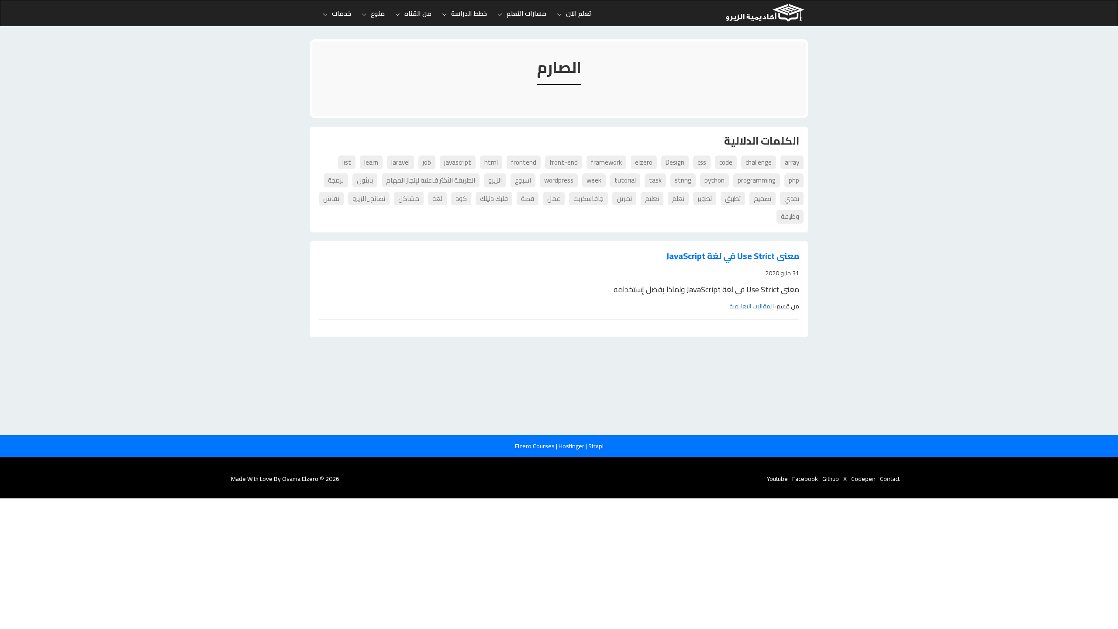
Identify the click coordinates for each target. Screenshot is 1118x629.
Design (675, 162)
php (794, 180)
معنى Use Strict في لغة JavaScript (732, 256)
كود (461, 198)
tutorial (625, 180)
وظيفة (790, 216)
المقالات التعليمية (751, 306)
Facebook (805, 478)
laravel (400, 162)
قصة (527, 198)
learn (371, 162)
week (594, 180)
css (701, 162)
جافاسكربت (588, 198)
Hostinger (572, 446)
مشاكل (408, 198)
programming (757, 180)
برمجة (336, 180)
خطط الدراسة (469, 13)
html (491, 162)
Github (830, 478)
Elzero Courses (535, 446)
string (683, 180)
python (714, 180)
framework (606, 162)
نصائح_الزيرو (368, 198)
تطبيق (733, 198)
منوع (378, 13)
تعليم (652, 198)
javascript (457, 162)
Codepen (863, 478)
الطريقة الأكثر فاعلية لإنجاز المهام (430, 180)
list (346, 162)
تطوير (704, 198)
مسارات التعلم (526, 13)
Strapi (596, 446)
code (725, 162)
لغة (437, 198)
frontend (523, 162)
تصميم (762, 198)
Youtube (777, 478)
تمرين (624, 198)
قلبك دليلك (494, 198)
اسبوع (523, 180)
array (792, 162)
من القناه (417, 13)
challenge (758, 162)
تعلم (678, 198)
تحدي (791, 198)
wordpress (558, 180)
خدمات (341, 13)
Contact (890, 478)
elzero (643, 162)
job (427, 162)
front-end (563, 162)
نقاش (331, 198)
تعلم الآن (578, 13)
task (655, 180)
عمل (553, 198)
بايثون (365, 180)
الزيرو (495, 180)
